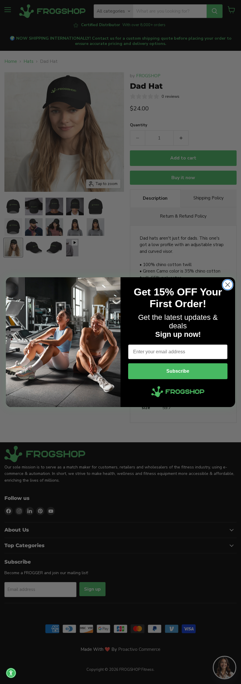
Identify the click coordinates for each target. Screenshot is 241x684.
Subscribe (177, 371)
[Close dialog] (227, 285)
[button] (11, 673)
